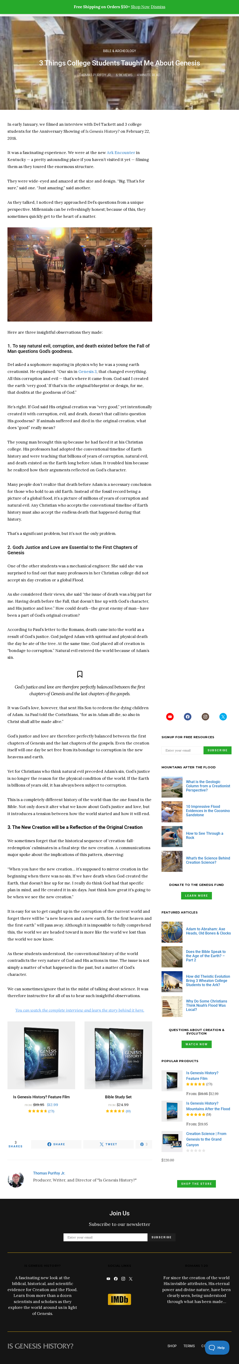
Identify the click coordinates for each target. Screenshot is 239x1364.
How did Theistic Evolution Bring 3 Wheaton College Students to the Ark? (208, 980)
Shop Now (140, 6)
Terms (189, 1346)
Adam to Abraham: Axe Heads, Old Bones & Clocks (208, 931)
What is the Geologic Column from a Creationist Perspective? (208, 786)
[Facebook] (188, 716)
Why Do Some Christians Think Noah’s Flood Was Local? (206, 1005)
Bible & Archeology (119, 51)
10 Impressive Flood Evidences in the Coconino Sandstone (208, 810)
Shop (172, 1346)
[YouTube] (170, 716)
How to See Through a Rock (204, 835)
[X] (223, 716)
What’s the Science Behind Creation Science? (208, 860)
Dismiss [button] (158, 6)
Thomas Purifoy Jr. (95, 75)
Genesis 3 (87, 371)
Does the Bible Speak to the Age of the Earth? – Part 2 (206, 955)
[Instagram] (205, 716)
